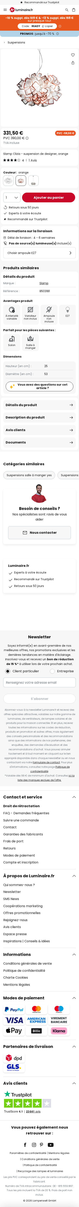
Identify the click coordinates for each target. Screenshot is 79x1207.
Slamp (44, 283)
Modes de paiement (19, 855)
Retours (9, 848)
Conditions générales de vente (27, 963)
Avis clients (15, 430)
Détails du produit (21, 405)
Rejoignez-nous (15, 920)
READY (37, 26)
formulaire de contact (46, 762)
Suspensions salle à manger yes (29, 475)
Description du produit (25, 417)
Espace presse (15, 934)
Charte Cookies (15, 977)
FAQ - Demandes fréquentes (26, 813)
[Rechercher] (67, 10)
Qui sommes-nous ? (19, 885)
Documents (16, 442)
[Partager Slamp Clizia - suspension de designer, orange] (73, 63)
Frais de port (13, 841)
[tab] (39, 830)
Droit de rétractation (21, 806)
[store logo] (24, 10)
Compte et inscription (20, 862)
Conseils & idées (37, 941)
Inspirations (12, 941)
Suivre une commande (21, 820)
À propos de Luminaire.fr (28, 876)
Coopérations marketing (23, 906)
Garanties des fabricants (23, 834)
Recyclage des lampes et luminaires (40, 1171)
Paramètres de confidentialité (28, 1153)
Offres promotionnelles (22, 913)
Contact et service (22, 797)
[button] (73, 55)
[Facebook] (27, 1144)
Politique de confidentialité (24, 970)
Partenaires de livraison (28, 1046)
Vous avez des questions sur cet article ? (42, 386)
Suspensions (16, 42)
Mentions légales (16, 984)
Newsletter (12, 891)
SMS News (11, 899)
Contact (10, 827)
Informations (17, 954)
